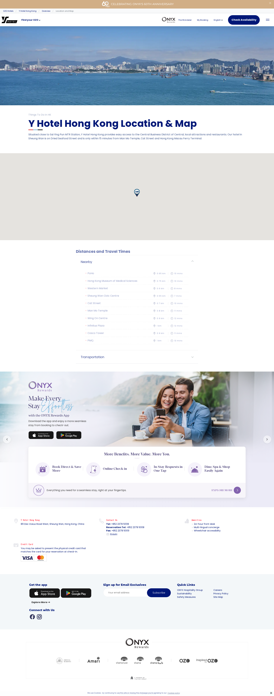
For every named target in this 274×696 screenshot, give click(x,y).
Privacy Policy (220, 593)
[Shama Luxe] (122, 660)
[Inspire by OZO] (207, 660)
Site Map (218, 597)
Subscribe (159, 592)
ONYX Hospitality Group (190, 590)
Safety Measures (186, 597)
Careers (217, 590)
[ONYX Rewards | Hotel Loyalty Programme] (137, 642)
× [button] (271, 693)
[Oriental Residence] (63, 660)
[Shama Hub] (156, 660)
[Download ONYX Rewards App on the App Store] (41, 435)
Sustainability (184, 593)
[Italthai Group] (139, 680)
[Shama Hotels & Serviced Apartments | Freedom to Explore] (139, 660)
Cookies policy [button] (174, 693)
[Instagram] (39, 616)
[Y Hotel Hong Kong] (9, 20)
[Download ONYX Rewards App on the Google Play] (69, 435)
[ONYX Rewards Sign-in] (168, 20)
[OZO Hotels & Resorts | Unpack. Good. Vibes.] (184, 660)
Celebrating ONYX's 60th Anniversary (142, 4)
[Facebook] (32, 616)
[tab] (137, 261)
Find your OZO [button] (29, 20)
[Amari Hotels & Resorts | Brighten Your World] (93, 660)
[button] (217, 20)
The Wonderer (185, 20)
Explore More (222, 490)
